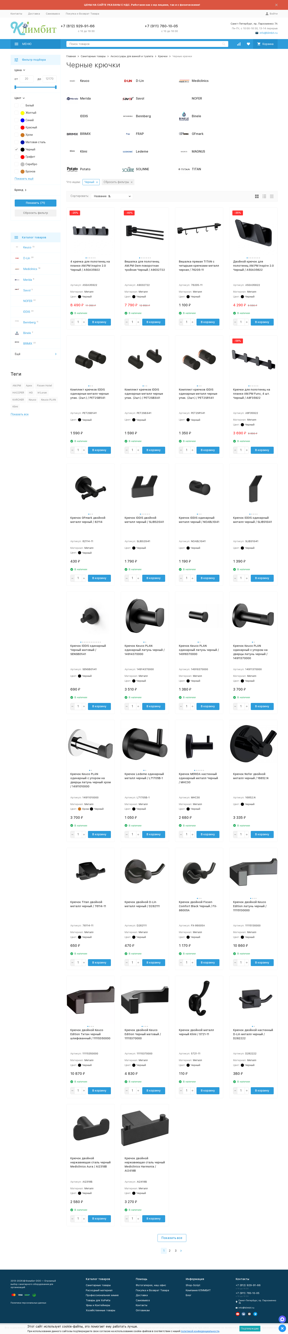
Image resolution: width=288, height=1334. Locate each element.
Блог (188, 1295)
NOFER (27, 301)
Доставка (34, 13)
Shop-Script (193, 1285)
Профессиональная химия (102, 1295)
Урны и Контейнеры (98, 1305)
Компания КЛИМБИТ (198, 1290)
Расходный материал (99, 1290)
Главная (71, 56)
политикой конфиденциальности (200, 1331)
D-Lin (26, 258)
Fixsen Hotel (44, 385)
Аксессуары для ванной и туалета (131, 56)
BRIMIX (27, 343)
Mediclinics (30, 269)
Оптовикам (143, 1310)
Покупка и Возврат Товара (82, 13)
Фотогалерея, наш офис (151, 1285)
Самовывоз (53, 13)
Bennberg (29, 322)
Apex (29, 385)
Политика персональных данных (28, 1303)
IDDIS (26, 311)
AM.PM (17, 385)
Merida (27, 279)
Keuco (27, 247)
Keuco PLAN (48, 399)
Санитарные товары (93, 56)
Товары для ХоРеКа (98, 1300)
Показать (32, 202)
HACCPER (18, 392)
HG (31, 392)
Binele (27, 333)
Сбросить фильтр (35, 212)
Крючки (163, 56)
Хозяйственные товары (100, 1310)
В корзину (99, 322)
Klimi (15, 406)
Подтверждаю (250, 1328)
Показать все (171, 1238)
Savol (27, 290)
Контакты (16, 13)
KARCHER (18, 399)
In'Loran (42, 392)
